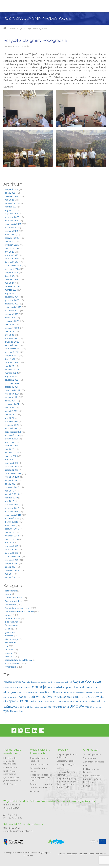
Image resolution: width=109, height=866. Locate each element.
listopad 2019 (11, 469)
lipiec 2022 (10, 359)
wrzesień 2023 (12, 310)
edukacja (62, 687)
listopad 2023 (11, 303)
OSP (6, 701)
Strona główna (12, 663)
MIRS (5, 697)
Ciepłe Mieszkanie (13, 597)
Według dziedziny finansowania (40, 751)
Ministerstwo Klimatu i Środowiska (89, 693)
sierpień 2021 (11, 397)
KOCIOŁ (50, 692)
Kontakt (86, 785)
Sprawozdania (89, 758)
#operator (26, 682)
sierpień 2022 (11, 355)
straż (17, 707)
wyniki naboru (17, 711)
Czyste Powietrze (87, 681)
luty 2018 (9, 542)
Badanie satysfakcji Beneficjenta (92, 780)
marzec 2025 (11, 248)
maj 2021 (9, 407)
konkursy (9, 635)
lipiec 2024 (10, 276)
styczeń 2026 (11, 213)
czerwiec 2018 (12, 528)
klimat (41, 693)
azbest (8, 594)
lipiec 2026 (10, 192)
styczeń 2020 (11, 462)
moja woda (13, 697)
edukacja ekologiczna (83, 687)
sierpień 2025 (11, 230)
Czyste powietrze (13, 601)
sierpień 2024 (11, 272)
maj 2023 (9, 324)
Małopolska (69, 692)
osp (7, 646)
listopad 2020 (11, 428)
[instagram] (41, 730)
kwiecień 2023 (12, 327)
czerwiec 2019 (12, 487)
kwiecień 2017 (12, 577)
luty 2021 (9, 417)
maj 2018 (9, 532)
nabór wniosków (39, 697)
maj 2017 (9, 573)
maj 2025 (9, 241)
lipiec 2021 (10, 400)
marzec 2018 (11, 539)
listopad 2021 (11, 386)
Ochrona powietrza (39, 764)
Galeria (8, 628)
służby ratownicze (36, 707)
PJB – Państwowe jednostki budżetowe (13, 779)
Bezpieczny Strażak (65, 761)
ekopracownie (11, 621)
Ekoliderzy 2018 (13, 618)
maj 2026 (9, 199)
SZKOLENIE (24, 707)
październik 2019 (13, 473)
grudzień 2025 (12, 217)
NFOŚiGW (55, 697)
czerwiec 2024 (12, 279)
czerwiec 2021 (12, 404)
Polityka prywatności (97, 854)
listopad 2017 (11, 552)
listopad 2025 (11, 220)
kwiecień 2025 (12, 244)
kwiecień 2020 (12, 452)
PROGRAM (54, 702)
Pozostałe (34, 791)
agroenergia (11, 590)
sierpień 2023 (11, 314)
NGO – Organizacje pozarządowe (12, 772)
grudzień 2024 (12, 258)
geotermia (10, 632)
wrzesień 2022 (12, 352)
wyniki (7, 711)
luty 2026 (9, 210)
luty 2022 (9, 376)
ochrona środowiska (89, 697)
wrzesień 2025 (12, 227)
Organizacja (95, 754)
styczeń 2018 (11, 546)
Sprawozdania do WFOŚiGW (18, 659)
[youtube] (27, 730)
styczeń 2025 (11, 255)
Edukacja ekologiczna (66, 764)
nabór (22, 697)
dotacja (8, 614)
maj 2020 (9, 449)
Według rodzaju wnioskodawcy (12, 751)
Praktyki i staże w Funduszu (91, 770)
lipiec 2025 (10, 234)
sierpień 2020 (11, 438)
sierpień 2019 (11, 480)
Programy (62, 749)
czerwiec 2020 (12, 445)
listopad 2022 (11, 345)
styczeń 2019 (11, 504)
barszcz (34, 682)
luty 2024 (9, 293)
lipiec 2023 (10, 317)
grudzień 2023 (12, 300)
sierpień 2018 (11, 521)
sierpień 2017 (11, 563)
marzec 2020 (11, 455)
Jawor (59, 768)
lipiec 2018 (10, 525)
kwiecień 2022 (12, 369)
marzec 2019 (11, 497)
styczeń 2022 (11, 379)
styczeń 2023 (11, 338)
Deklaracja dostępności (67, 854)
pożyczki (46, 702)
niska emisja (67, 697)
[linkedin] (34, 730)
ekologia (9, 692)
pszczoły (9, 652)
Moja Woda (10, 642)
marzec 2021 (11, 414)
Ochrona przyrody (38, 787)
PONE (24, 701)
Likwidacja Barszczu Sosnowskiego (66, 773)
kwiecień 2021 (12, 411)
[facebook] (13, 730)
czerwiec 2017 (12, 570)
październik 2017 (13, 556)
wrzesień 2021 (12, 393)
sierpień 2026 (11, 189)
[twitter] (20, 730)
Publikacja (9, 656)
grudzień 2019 (12, 466)
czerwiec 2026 (12, 196)
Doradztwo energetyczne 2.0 (19, 611)
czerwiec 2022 (12, 362)
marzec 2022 (11, 372)
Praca (85, 765)
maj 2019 (9, 490)
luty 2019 (9, 501)
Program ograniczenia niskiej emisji (66, 756)
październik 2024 (13, 265)
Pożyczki (9, 649)
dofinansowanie (23, 687)
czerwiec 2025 (12, 237)
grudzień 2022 (12, 341)
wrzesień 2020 (12, 435)
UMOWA (76, 706)
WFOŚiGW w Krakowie (93, 707)
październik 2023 (13, 307)
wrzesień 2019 (12, 476)
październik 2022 (13, 348)
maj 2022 (9, 366)
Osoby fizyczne (10, 784)
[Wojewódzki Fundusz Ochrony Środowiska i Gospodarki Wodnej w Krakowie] (4, 28)
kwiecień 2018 (12, 535)
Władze (86, 754)
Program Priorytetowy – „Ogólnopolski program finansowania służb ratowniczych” (67, 782)
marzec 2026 (11, 206)
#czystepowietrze (12, 681)
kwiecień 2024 (12, 286)
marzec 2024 (11, 289)
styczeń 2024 (11, 296)
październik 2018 (13, 514)
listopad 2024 (11, 262)
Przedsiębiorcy (10, 767)
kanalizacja (33, 692)
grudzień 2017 (12, 549)
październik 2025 (13, 223)
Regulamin (83, 854)
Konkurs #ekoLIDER (92, 775)
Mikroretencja (11, 639)
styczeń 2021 (11, 421)
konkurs (60, 692)
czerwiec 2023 (12, 320)
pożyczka (35, 701)
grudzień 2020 (12, 424)
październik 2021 (13, 390)
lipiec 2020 (10, 442)
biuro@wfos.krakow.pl (21, 831)
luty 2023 (9, 334)
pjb (18, 702)
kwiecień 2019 (12, 494)
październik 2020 (13, 431)
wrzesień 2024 (12, 269)
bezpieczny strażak (64, 682)
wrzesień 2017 (12, 559)
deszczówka (8, 687)
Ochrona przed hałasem (41, 784)
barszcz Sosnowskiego (46, 682)
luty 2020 (9, 459)
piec (13, 701)
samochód (73, 701)
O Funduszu (90, 749)
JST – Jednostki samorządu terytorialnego (9, 761)
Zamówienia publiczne (93, 761)
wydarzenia (10, 666)
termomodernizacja (56, 706)
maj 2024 (9, 282)
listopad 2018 (11, 511)
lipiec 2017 (10, 566)
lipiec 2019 (10, 483)
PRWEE (62, 701)
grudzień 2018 (12, 508)
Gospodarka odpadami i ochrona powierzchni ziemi (41, 777)
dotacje (51, 687)
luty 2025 (9, 251)
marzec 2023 (11, 331)
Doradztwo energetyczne (17, 607)
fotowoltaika (11, 625)
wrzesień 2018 (12, 518)
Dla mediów (10, 604)
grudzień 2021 (12, 383)
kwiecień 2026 (12, 203)
